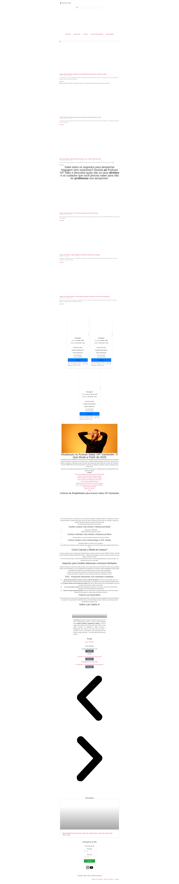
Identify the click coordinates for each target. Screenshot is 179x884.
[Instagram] (87, 867)
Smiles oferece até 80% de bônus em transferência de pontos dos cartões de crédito (83, 74)
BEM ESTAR (77, 34)
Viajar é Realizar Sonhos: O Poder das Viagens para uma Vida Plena (78, 213)
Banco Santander (89, 642)
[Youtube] (91, 867)
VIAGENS (85, 34)
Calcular (89, 861)
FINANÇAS (68, 34)
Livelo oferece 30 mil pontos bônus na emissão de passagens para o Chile (80, 117)
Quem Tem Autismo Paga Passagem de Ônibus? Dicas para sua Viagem (79, 255)
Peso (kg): (89, 848)
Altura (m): (89, 854)
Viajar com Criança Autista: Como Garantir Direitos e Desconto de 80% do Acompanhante (84, 296)
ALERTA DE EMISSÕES (97, 34)
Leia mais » (61, 81)
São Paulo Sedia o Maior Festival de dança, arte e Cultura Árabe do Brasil (80, 159)
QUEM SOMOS (110, 34)
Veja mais (77, 360)
